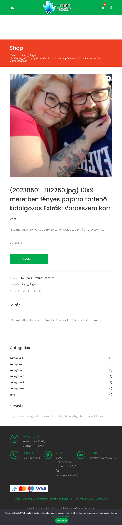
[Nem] (118, 517)
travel (91, 416)
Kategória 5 (17, 388)
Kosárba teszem (31, 259)
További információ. (61, 516)
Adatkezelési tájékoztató (32, 498)
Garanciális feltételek (93, 498)
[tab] (15, 305)
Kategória (16, 370)
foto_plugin (29, 284)
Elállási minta (67, 498)
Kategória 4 (17, 382)
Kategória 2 (17, 376)
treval (99, 416)
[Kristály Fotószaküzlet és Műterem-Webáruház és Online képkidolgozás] (57, 7)
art (11, 416)
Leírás (15, 305)
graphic (36, 416)
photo (82, 416)
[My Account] (111, 7)
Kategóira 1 (16, 364)
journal (46, 416)
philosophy (70, 416)
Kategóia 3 (16, 358)
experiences (22, 416)
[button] (108, 78)
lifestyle (57, 416)
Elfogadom (62, 520)
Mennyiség (16, 242)
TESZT (13, 394)
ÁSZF (53, 498)
